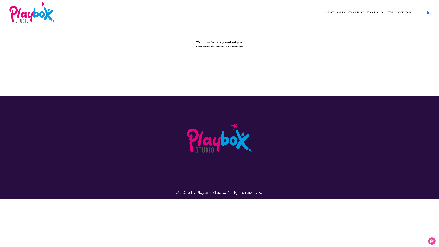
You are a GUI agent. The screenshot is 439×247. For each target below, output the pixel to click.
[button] (428, 12)
